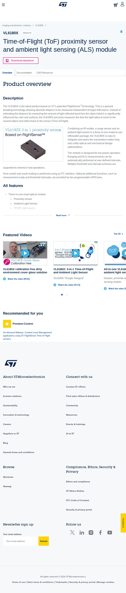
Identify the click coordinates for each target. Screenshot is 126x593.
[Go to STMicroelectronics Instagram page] (91, 533)
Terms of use (19, 582)
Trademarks (61, 582)
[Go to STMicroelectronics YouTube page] (109, 533)
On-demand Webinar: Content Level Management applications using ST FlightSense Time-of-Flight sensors (27, 335)
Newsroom (71, 415)
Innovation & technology (16, 415)
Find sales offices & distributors (83, 396)
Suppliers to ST (11, 433)
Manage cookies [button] (105, 582)
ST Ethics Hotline (75, 491)
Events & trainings (75, 424)
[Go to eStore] (116, 5)
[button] (4, 4)
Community (72, 405)
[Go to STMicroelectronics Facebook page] (100, 533)
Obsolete (27, 33)
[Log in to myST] (122, 4)
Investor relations (12, 396)
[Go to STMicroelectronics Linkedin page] (81, 533)
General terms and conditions (18, 452)
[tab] (7, 72)
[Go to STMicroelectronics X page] (73, 533)
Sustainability (10, 405)
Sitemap (7, 486)
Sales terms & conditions (40, 582)
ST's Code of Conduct (77, 500)
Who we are (9, 387)
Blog (5, 443)
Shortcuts (8, 477)
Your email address (12, 534)
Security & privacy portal (79, 509)
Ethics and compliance (78, 481)
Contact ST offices (76, 387)
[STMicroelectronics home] (63, 4)
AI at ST (70, 433)
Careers (7, 424)
